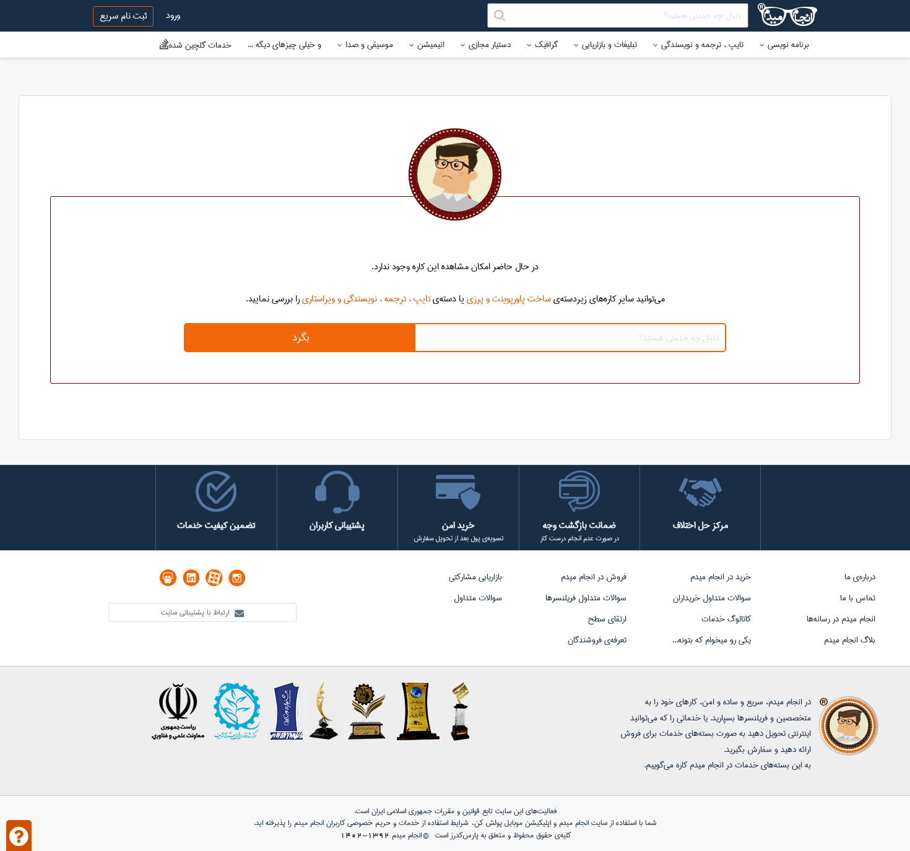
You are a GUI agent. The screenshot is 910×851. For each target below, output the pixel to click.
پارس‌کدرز (465, 835)
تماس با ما (857, 598)
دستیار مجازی (490, 44)
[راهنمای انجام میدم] (19, 835)
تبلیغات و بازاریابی (609, 44)
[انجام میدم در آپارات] (214, 577)
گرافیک (546, 44)
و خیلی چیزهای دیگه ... (284, 44)
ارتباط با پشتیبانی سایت (196, 612)
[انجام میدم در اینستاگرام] (236, 577)
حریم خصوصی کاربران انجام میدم (341, 823)
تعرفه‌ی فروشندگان (597, 640)
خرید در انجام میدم (720, 577)
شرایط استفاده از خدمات (433, 823)
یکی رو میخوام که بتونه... (711, 640)
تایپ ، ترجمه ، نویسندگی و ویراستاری (366, 299)
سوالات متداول (478, 598)
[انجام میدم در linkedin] (191, 577)
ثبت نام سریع (123, 16)
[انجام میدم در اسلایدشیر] (168, 577)
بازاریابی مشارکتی (475, 577)
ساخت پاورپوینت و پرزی (509, 299)
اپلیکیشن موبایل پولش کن (512, 823)
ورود (173, 15)
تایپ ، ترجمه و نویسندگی (702, 44)
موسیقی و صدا (369, 44)
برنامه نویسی (788, 44)
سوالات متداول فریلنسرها (585, 598)
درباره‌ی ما (859, 577)
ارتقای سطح (606, 619)
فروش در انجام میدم (593, 577)
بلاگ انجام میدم (849, 640)
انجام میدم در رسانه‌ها (841, 619)
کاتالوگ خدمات (726, 619)
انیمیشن (430, 44)
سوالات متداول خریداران (712, 598)
